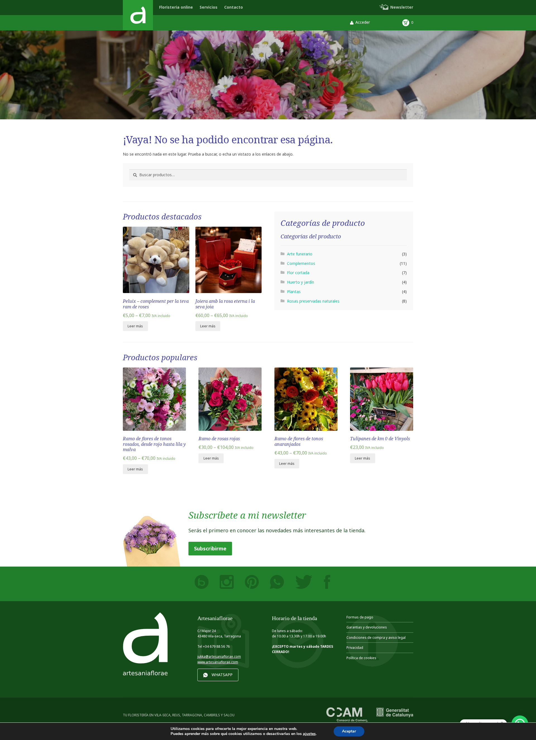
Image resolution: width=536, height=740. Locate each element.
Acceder (362, 22)
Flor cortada (298, 272)
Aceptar (349, 731)
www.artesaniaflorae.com (217, 662)
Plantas (294, 291)
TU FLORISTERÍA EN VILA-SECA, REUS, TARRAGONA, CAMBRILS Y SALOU (178, 715)
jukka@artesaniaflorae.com (219, 656)
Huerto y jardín (300, 282)
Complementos (301, 263)
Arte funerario (299, 254)
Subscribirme (210, 548)
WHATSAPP (222, 674)
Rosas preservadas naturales (313, 301)
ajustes (309, 733)
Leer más (135, 326)
